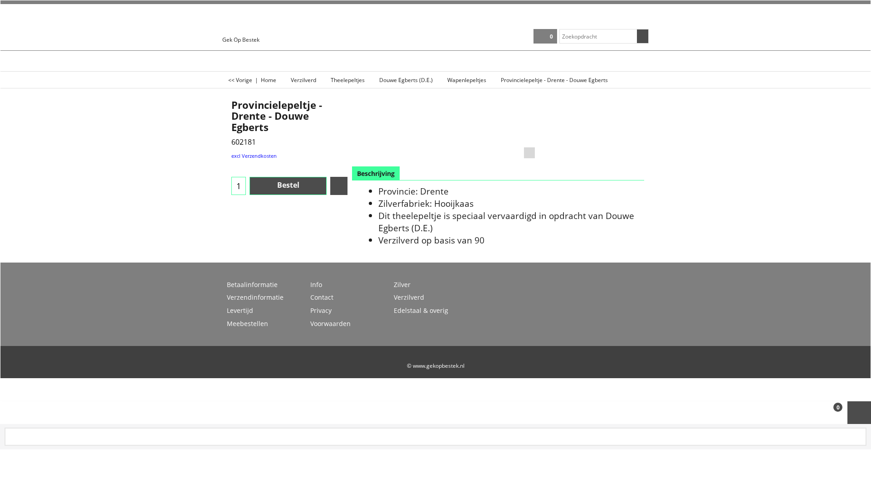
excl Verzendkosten (254, 155)
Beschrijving (376, 173)
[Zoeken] (642, 36)
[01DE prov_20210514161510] (616, 137)
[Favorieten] (338, 186)
